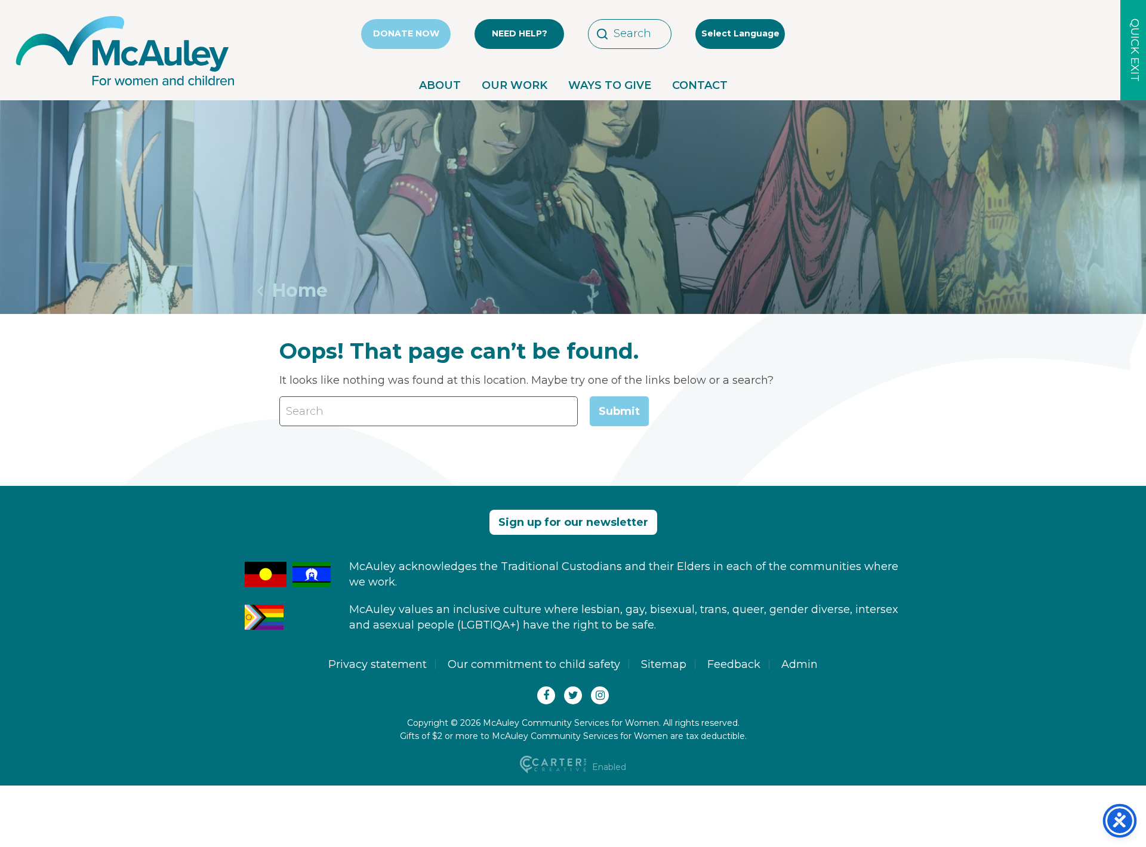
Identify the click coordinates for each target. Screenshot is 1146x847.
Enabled (608, 767)
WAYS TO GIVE (609, 85)
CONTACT (700, 85)
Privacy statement (377, 664)
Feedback (733, 664)
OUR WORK (514, 85)
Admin (799, 664)
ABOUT (440, 85)
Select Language (740, 33)
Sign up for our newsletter (573, 522)
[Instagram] (600, 695)
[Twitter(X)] (573, 695)
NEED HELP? (519, 33)
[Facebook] (546, 695)
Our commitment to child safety (534, 664)
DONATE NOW (406, 33)
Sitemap (663, 664)
